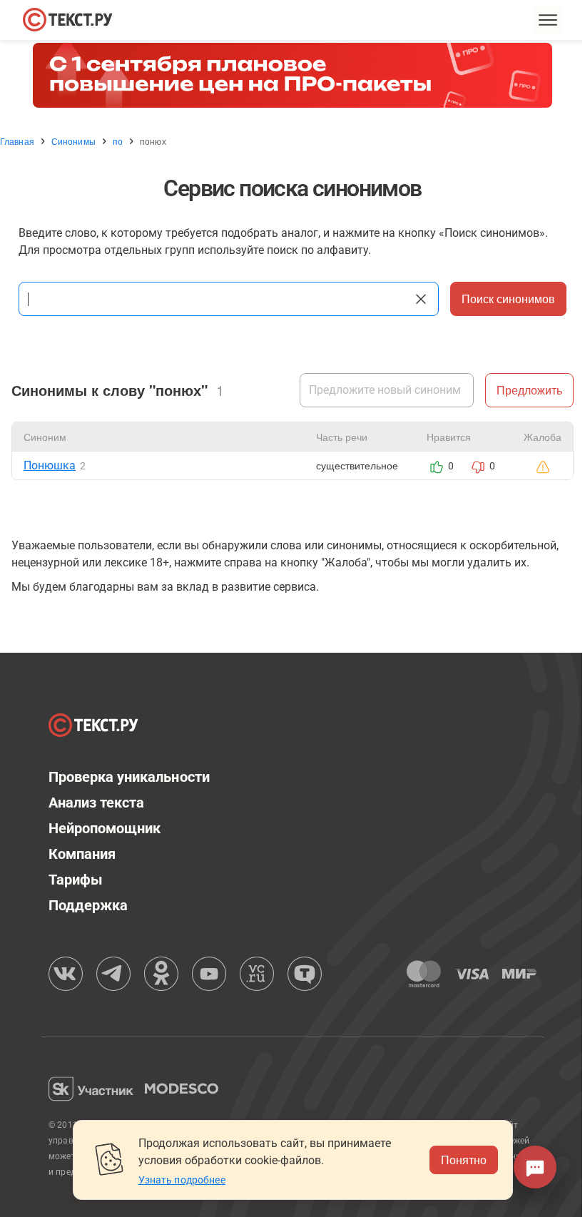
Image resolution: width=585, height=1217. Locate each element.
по (118, 141)
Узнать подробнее (181, 1180)
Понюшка (50, 465)
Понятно (464, 1159)
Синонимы (73, 141)
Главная (17, 141)
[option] (292, 75)
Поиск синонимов (508, 298)
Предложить (529, 390)
